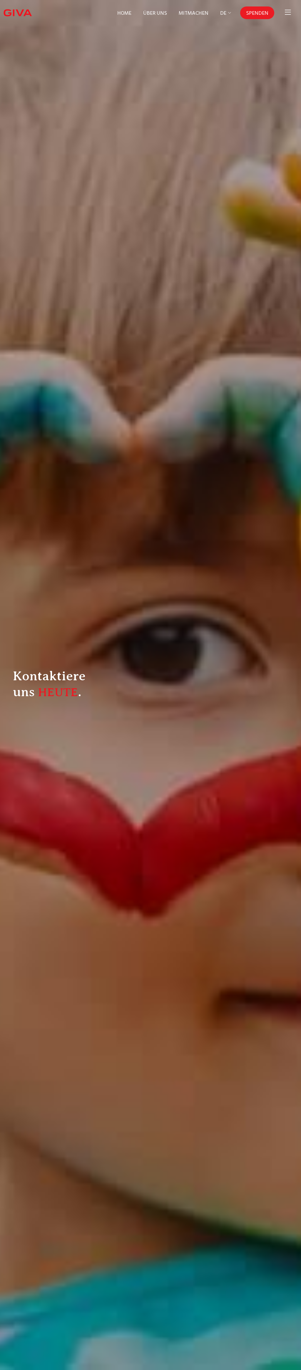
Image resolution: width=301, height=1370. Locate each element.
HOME (124, 13)
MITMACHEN (193, 13)
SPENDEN (257, 13)
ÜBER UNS (155, 13)
